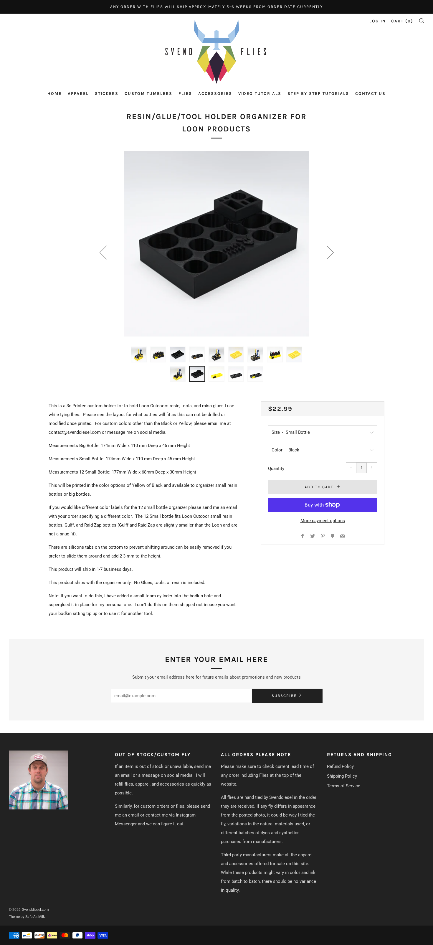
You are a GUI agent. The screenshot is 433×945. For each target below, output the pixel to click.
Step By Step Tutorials (318, 93)
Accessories (215, 93)
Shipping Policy (342, 776)
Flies (185, 93)
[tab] (139, 354)
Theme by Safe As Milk (27, 917)
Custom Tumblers (148, 93)
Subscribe (284, 695)
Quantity (276, 468)
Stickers (106, 93)
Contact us (370, 93)
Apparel (78, 93)
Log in (377, 21)
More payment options (322, 520)
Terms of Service (343, 786)
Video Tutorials (259, 93)
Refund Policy (340, 766)
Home (54, 93)
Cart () (402, 21)
